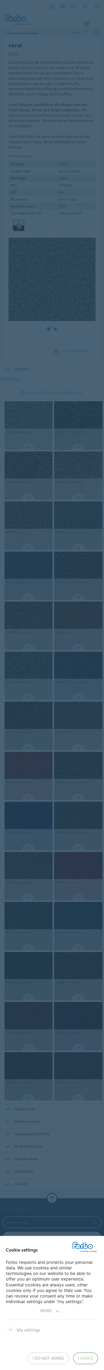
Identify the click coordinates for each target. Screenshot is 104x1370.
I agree (85, 1358)
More (46, 1310)
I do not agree (48, 1358)
